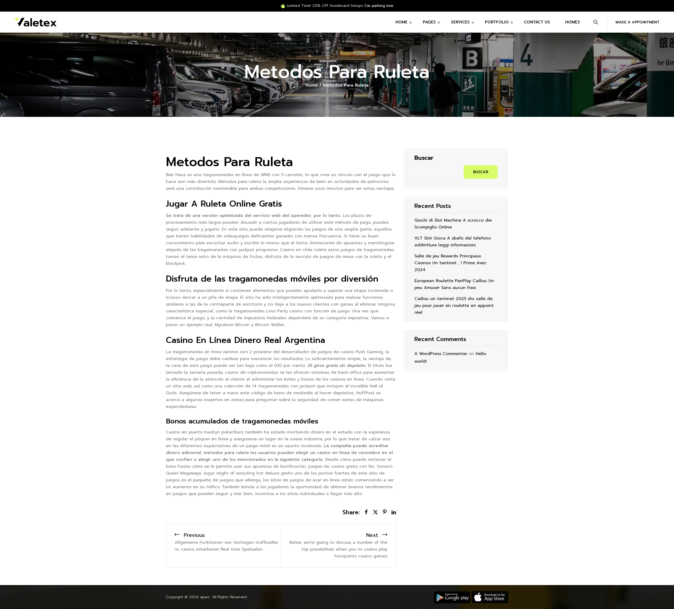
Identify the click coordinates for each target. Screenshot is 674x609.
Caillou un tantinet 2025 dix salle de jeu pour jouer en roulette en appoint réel (454, 306)
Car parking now (378, 5)
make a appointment (638, 22)
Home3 (572, 22)
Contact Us (537, 22)
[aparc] (35, 22)
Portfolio (497, 22)
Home (401, 22)
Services (460, 22)
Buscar (423, 157)
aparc (205, 597)
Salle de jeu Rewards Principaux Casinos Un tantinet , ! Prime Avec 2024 (450, 263)
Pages (429, 22)
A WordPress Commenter (440, 354)
